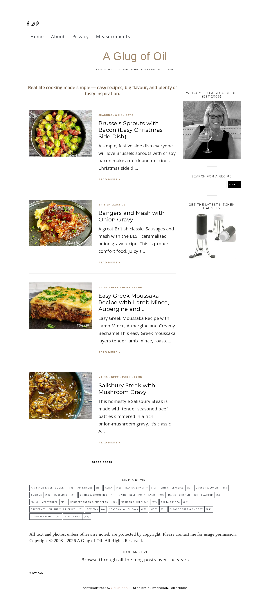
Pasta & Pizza (170, 502)
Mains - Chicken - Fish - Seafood (190, 495)
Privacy (80, 36)
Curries (36, 495)
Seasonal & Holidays (115, 115)
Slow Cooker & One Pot (186, 509)
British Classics (111, 204)
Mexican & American (135, 502)
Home (37, 36)
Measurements (113, 36)
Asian (109, 487)
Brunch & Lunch (207, 487)
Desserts (60, 495)
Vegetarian (73, 516)
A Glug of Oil (121, 588)
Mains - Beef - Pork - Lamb (120, 287)
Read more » (109, 179)
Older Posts (102, 462)
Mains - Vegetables (44, 502)
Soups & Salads (42, 516)
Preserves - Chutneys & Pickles (53, 509)
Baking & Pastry (136, 487)
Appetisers (85, 487)
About (58, 36)
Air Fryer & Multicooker (48, 487)
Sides (154, 509)
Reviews (92, 509)
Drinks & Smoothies (93, 495)
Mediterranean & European (89, 502)
